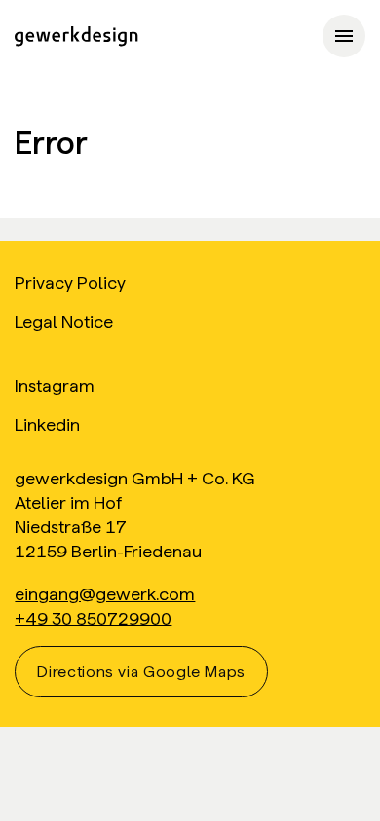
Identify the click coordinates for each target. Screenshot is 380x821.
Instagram (55, 385)
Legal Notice (64, 321)
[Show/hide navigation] (344, 36)
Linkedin (47, 424)
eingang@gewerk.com (105, 594)
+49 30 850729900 (93, 618)
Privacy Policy (70, 282)
